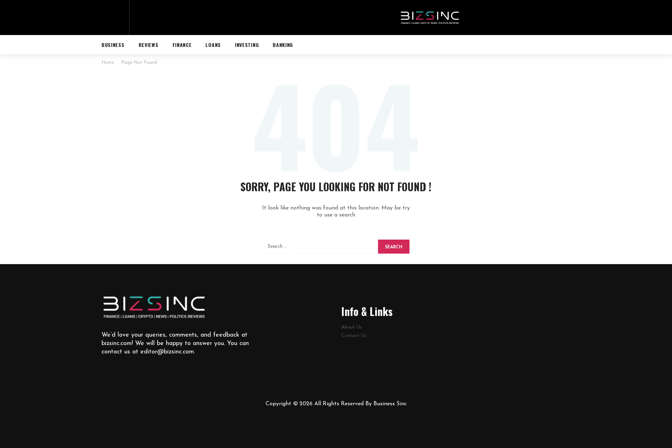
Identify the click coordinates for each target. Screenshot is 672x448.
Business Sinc (390, 404)
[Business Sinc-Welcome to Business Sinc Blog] (430, 17)
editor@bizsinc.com (167, 352)
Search (393, 247)
